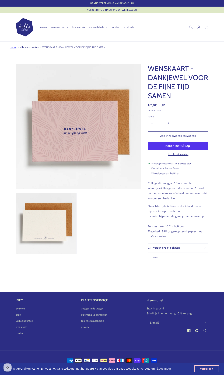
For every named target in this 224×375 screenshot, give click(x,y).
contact (20, 333)
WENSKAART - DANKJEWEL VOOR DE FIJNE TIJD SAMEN (74, 47)
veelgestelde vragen (92, 308)
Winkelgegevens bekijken (165, 173)
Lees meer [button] (164, 368)
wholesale (21, 326)
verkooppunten (24, 320)
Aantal (151, 116)
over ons (21, 308)
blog (18, 314)
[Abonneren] (204, 323)
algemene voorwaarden (94, 314)
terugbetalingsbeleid (92, 320)
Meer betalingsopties (178, 154)
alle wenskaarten (29, 47)
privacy (85, 326)
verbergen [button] (206, 368)
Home (13, 47)
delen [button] (155, 257)
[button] (59, 27)
